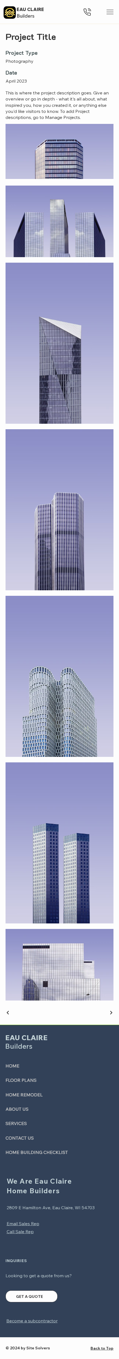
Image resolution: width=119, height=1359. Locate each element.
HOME (12, 1066)
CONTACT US (20, 1138)
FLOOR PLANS (21, 1080)
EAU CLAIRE (30, 9)
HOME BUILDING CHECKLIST (37, 1152)
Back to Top (101, 1348)
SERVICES (16, 1123)
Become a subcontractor (32, 1320)
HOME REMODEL (24, 1094)
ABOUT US (17, 1109)
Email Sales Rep (23, 1223)
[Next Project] (110, 1012)
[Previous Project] (8, 1012)
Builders (25, 16)
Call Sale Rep (20, 1231)
